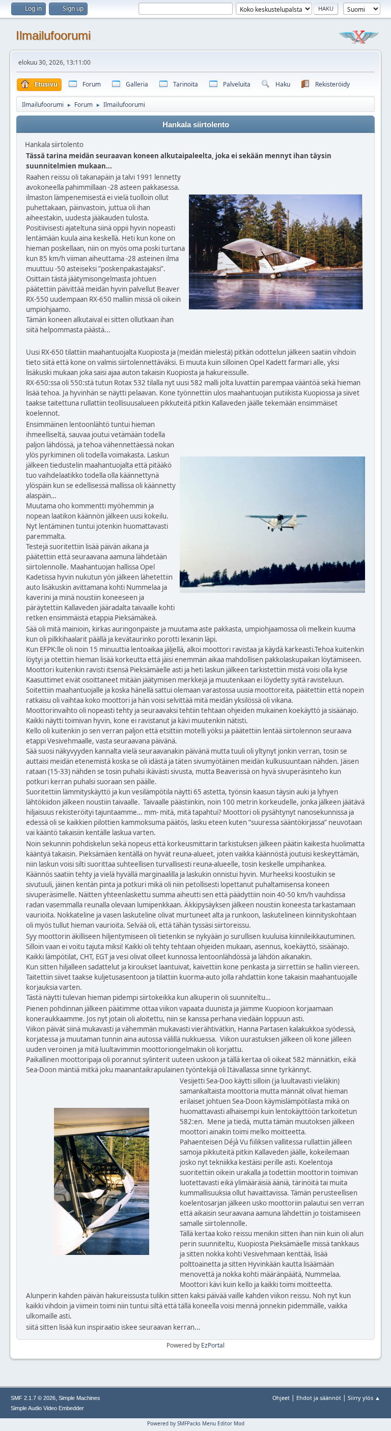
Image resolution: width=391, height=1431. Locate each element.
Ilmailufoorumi (53, 35)
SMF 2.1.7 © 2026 (33, 1398)
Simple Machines (79, 1398)
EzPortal (213, 1345)
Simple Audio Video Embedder (47, 1408)
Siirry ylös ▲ (364, 1397)
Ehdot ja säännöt (318, 1397)
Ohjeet (281, 1397)
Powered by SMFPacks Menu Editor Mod (195, 1423)
